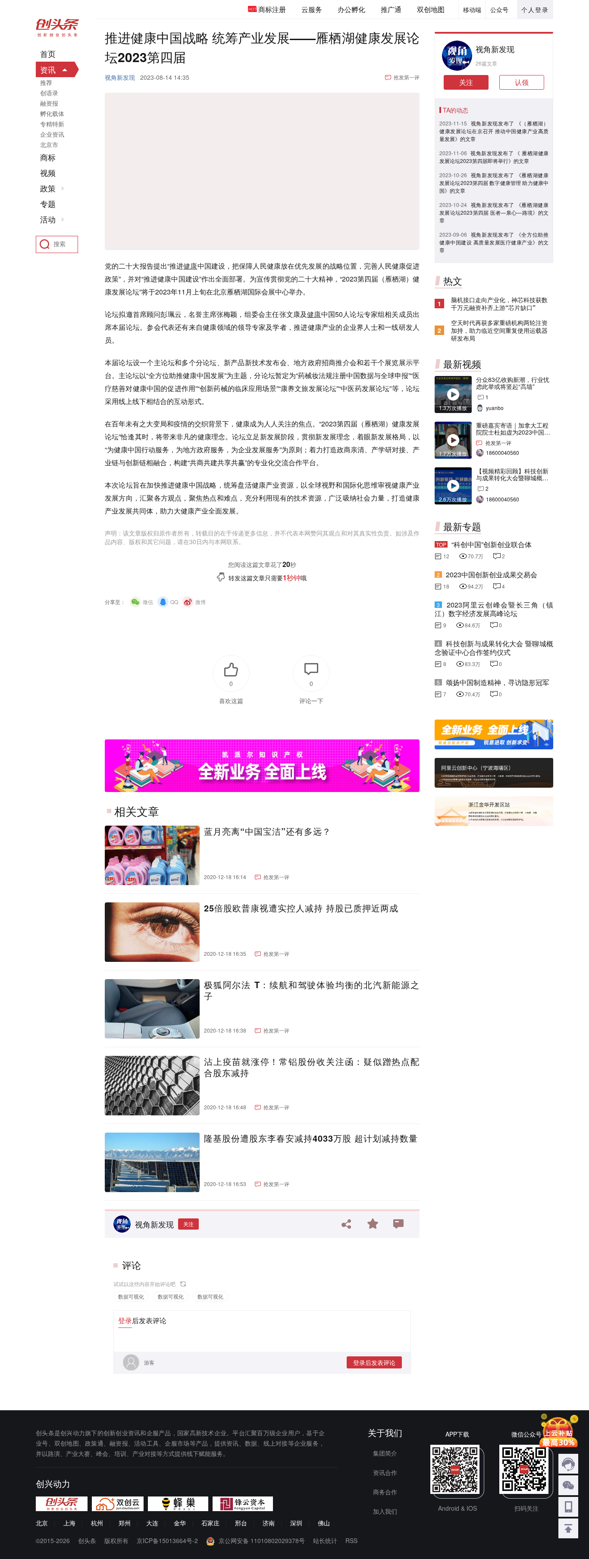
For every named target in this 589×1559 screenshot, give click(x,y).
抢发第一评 (407, 77)
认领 (522, 82)
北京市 (49, 144)
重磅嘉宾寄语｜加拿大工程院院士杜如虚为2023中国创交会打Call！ (513, 432)
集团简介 (385, 1453)
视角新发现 (120, 77)
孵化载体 (52, 113)
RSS (351, 1540)
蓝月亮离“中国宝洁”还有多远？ (267, 831)
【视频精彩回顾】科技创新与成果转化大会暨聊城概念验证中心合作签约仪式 (512, 477)
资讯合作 (385, 1472)
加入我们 (385, 1511)
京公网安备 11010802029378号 (262, 1540)
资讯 (48, 69)
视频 (48, 172)
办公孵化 (351, 9)
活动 (48, 219)
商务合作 (385, 1491)
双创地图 (431, 9)
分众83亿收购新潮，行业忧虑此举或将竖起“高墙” (512, 383)
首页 (48, 53)
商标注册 (272, 9)
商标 (48, 157)
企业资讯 (52, 134)
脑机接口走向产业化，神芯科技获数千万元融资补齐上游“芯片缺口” (499, 303)
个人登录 (535, 9)
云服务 (311, 9)
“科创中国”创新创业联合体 (491, 544)
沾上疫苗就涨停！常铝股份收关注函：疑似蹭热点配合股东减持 (312, 1067)
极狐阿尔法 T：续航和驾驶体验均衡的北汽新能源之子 (312, 990)
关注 (188, 1223)
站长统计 (325, 1540)
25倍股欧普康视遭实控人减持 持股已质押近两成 (301, 908)
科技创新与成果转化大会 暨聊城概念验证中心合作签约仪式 (494, 648)
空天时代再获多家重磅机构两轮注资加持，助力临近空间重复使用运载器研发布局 (499, 330)
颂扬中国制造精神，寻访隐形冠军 (497, 682)
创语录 (49, 92)
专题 (48, 204)
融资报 (49, 103)
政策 (48, 188)
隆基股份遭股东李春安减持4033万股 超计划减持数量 (311, 1138)
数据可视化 (131, 1296)
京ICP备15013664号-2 (167, 1540)
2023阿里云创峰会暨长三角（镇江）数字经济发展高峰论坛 (494, 609)
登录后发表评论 (374, 1362)
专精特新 (52, 123)
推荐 (46, 82)
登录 (125, 1320)
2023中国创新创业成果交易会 (491, 574)
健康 (190, 266)
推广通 (391, 9)
